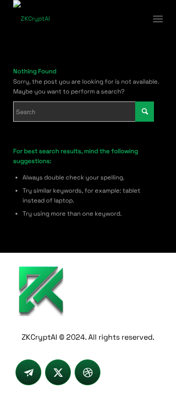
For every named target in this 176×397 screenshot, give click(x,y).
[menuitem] (158, 19)
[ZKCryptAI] (73, 19)
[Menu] (158, 19)
